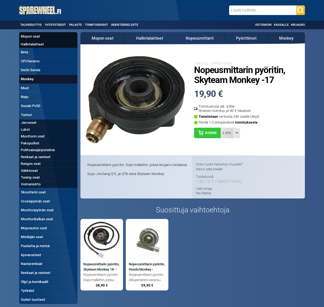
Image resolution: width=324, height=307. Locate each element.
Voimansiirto (31, 184)
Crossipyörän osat (35, 201)
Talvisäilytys (31, 24)
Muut (25, 88)
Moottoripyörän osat (37, 210)
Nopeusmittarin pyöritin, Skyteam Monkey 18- (101, 267)
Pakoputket (30, 143)
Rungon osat (31, 164)
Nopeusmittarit (200, 38)
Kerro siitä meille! (209, 169)
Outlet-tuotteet (33, 300)
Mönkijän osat (32, 237)
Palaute (75, 24)
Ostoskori (263, 24)
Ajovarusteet (31, 255)
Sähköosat (29, 171)
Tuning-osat (30, 177)
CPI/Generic (30, 61)
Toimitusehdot (96, 24)
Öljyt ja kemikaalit (34, 282)
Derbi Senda (30, 70)
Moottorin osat (33, 136)
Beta (24, 52)
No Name (203, 193)
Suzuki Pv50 (30, 106)
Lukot (25, 129)
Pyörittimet (246, 38)
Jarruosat (28, 123)
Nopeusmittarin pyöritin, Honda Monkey (147, 267)
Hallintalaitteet (32, 44)
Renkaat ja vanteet (35, 157)
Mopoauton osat (34, 228)
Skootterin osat (33, 192)
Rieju (24, 97)
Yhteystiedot (55, 24)
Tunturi (26, 115)
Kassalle (281, 24)
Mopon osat (30, 36)
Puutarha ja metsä (35, 246)
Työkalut (27, 291)
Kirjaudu (298, 24)
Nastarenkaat (31, 264)
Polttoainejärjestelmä (38, 150)
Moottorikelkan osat (37, 219)
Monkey (27, 79)
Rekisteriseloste (124, 24)
